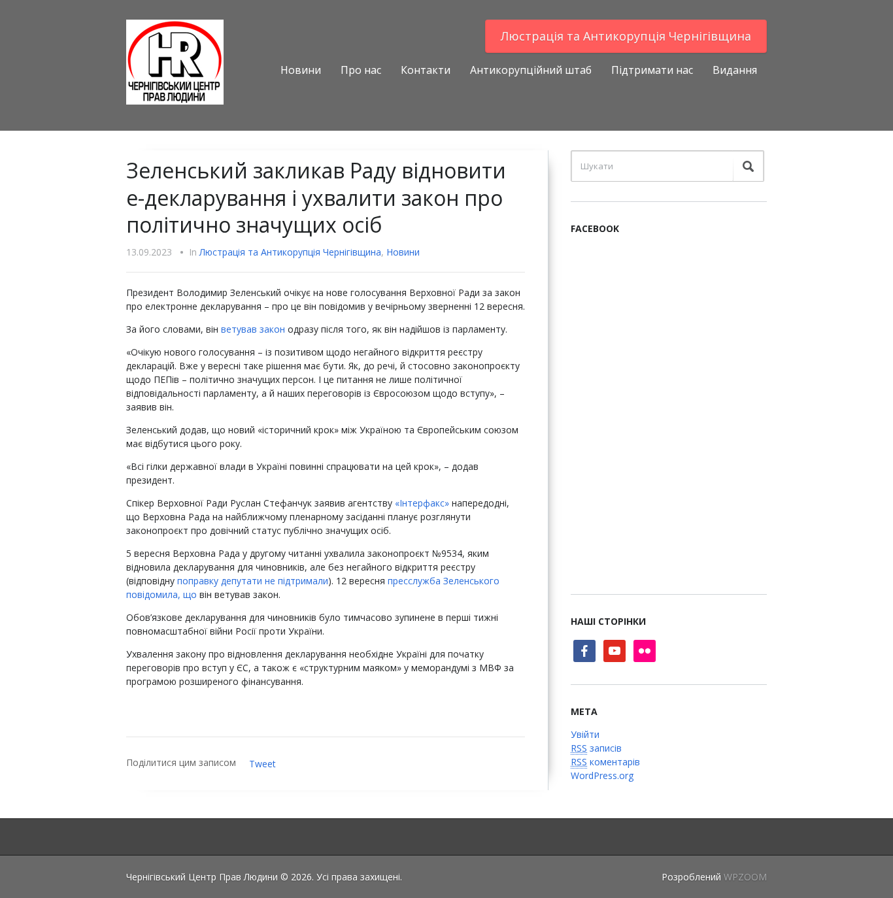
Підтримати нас (652, 70)
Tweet (262, 763)
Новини (300, 70)
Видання (735, 70)
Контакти (425, 70)
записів (596, 748)
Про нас (361, 70)
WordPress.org (602, 775)
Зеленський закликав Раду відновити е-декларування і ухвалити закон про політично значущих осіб (316, 197)
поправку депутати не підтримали (252, 580)
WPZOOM (745, 877)
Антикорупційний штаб (531, 70)
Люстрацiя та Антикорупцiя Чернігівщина (626, 36)
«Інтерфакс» (422, 503)
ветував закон (253, 329)
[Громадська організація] (175, 61)
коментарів (605, 762)
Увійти (585, 734)
